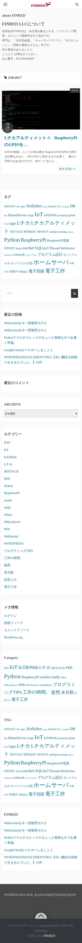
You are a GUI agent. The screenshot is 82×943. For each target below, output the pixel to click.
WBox (8, 514)
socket (28, 247)
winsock (19, 254)
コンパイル (31, 255)
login (12, 223)
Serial (19, 248)
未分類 (9, 572)
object (70, 232)
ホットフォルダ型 (21, 263)
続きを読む (66, 168)
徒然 (7, 565)
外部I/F (13, 271)
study (7, 507)
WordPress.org (13, 637)
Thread (54, 248)
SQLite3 (42, 248)
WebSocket (67, 248)
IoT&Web (50, 215)
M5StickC (29, 231)
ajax (23, 206)
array (45, 207)
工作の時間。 (13, 558)
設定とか (10, 579)
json (72, 215)
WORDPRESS (13, 543)
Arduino (34, 205)
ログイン (10, 615)
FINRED (49, 935)
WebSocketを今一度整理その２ (25, 323)
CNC (59, 207)
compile (65, 207)
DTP (7, 442)
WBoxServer (12, 522)
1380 (17, 207)
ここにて (8, 54)
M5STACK (16, 231)
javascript (63, 215)
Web (7, 529)
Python (12, 240)
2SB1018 (9, 206)
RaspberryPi (33, 240)
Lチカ (75, 90)
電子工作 (55, 270)
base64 (52, 206)
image (30, 215)
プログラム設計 (49, 254)
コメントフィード (16, 630)
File (5, 215)
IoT (39, 214)
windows (8, 255)
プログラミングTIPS (18, 550)
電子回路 (36, 271)
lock (6, 224)
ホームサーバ (51, 262)
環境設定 (23, 272)
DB (72, 206)
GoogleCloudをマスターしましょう (28, 350)
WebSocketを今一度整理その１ (25, 330)
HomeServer (17, 215)
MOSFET (42, 231)
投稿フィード (13, 623)
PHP (7, 478)
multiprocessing (58, 231)
